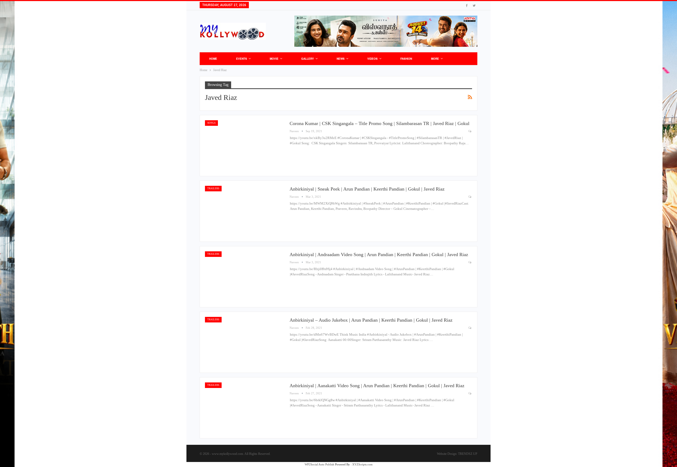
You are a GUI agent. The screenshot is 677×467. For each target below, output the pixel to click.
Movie (274, 59)
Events (241, 59)
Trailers (213, 188)
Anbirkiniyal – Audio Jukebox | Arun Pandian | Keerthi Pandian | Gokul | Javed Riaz (371, 320)
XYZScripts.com (362, 464)
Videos (372, 59)
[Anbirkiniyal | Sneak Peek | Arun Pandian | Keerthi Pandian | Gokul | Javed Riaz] (244, 211)
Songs (211, 123)
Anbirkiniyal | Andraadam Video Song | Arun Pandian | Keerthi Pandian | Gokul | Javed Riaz (379, 254)
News (341, 59)
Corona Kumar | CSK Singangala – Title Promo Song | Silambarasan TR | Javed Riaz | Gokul (379, 123)
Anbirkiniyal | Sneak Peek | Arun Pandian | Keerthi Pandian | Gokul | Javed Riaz (367, 189)
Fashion (406, 59)
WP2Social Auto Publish (319, 464)
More (435, 59)
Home (213, 59)
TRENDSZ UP (467, 454)
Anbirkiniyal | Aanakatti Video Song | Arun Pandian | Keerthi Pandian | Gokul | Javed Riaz (377, 385)
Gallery (307, 59)
